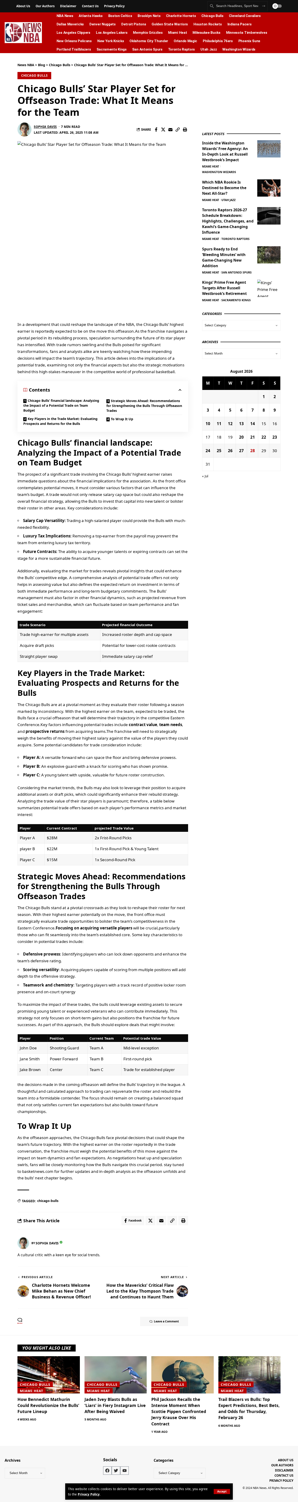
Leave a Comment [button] (166, 1321)
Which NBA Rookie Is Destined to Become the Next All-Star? (224, 187)
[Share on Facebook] (156, 129)
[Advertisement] (237, 91)
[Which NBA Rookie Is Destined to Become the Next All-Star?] (269, 188)
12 (230, 423)
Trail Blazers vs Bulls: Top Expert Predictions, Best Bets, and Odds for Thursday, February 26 (249, 1408)
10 (208, 423)
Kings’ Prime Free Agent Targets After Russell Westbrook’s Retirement (224, 288)
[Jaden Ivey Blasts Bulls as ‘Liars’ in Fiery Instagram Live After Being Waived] (116, 1375)
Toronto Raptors (235, 239)
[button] (222, 1491)
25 (219, 450)
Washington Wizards (219, 172)
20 (241, 437)
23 (274, 437)
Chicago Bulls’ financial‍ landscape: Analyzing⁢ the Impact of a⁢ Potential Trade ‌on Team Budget (61, 405)
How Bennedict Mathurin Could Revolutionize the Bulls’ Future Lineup (48, 1405)
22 (263, 437)
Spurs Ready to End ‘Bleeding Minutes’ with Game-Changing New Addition (224, 257)
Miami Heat (210, 166)
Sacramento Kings (236, 300)
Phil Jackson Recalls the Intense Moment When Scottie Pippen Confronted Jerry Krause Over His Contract (178, 1411)
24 (208, 450)
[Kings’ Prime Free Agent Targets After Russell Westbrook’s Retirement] (269, 288)
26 (230, 450)
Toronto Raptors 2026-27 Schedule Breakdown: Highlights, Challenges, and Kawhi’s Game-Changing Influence (228, 221)
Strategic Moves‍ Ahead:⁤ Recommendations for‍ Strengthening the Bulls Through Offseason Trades (144, 406)
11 (219, 423)
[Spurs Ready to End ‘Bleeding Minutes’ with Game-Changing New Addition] (269, 254)
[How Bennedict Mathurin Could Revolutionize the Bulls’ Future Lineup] (48, 1375)
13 (241, 423)
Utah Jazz (228, 200)
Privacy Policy (89, 1494)
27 (241, 450)
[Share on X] (163, 129)
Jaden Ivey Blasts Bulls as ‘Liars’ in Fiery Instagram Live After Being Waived (115, 1405)
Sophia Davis (45, 126)
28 (252, 450)
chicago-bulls (47, 1200)
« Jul (205, 476)
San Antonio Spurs (236, 272)
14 (252, 423)
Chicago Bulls (34, 75)
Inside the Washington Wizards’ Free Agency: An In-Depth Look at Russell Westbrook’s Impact (225, 151)
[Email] (170, 129)
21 (252, 437)
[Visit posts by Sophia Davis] (24, 130)
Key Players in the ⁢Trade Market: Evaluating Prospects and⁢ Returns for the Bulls (60, 421)
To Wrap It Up (122, 419)
